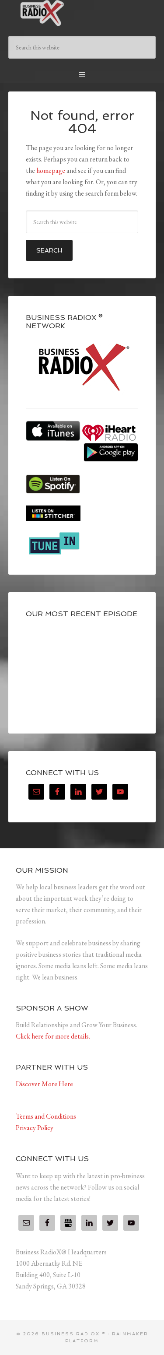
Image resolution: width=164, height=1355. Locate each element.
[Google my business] (68, 1223)
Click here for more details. (53, 1036)
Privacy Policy (34, 1127)
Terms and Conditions (46, 1116)
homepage (50, 170)
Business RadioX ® (82, 13)
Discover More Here (44, 1083)
